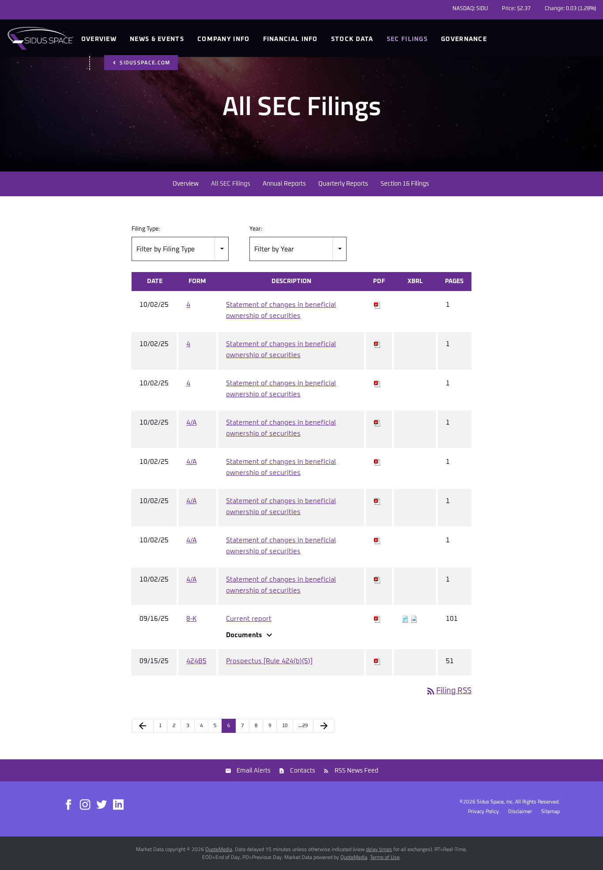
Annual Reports (284, 184)
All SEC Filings (230, 184)
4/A (191, 422)
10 (284, 725)
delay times (379, 849)
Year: (255, 228)
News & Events (157, 39)
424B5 (196, 661)
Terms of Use (384, 857)
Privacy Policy (483, 811)
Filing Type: (146, 228)
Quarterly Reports (343, 184)
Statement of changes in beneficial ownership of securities (281, 310)
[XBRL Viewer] (405, 619)
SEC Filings (407, 39)
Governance (464, 39)
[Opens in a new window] (69, 803)
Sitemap (550, 811)
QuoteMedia (218, 849)
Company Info (223, 39)
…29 (303, 725)
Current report (248, 619)
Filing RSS (448, 691)
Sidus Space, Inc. (495, 801)
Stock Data (352, 39)
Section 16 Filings (405, 184)
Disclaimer (520, 811)
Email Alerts (254, 771)
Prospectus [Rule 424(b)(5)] (269, 661)
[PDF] (377, 305)
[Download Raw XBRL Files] (414, 619)
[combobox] (180, 249)
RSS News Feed (356, 771)
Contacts (302, 771)
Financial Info (290, 39)
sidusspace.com (144, 62)
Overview (99, 39)
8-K (191, 619)
